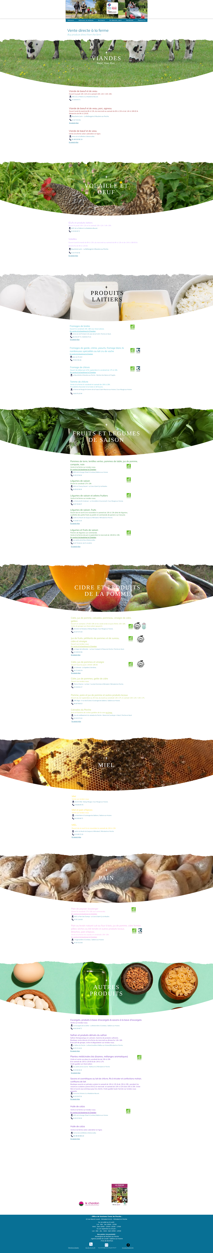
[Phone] (70, 99)
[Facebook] (128, 1245)
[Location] (70, 96)
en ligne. (109, 712)
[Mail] (106, 1245)
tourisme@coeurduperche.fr (107, 1248)
